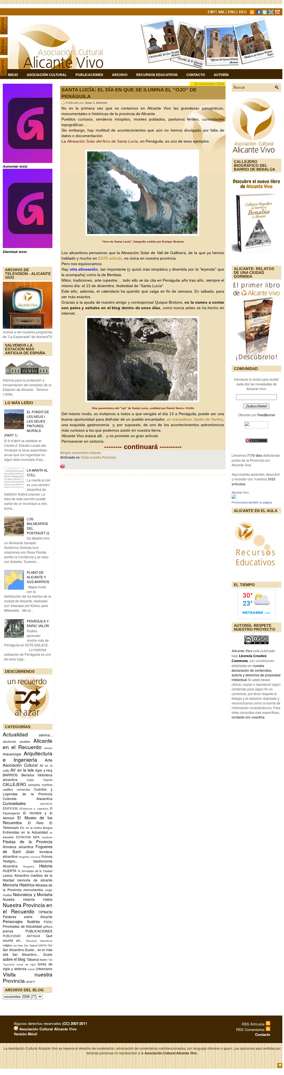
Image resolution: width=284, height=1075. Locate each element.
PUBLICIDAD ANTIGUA (21, 936)
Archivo (119, 74)
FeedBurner (266, 414)
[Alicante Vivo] (234, 497)
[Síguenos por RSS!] (252, 12)
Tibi (50, 960)
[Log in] (16, 1029)
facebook (47, 837)
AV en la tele (22, 770)
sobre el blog (14, 959)
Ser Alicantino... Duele (32, 954)
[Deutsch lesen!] (244, 12)
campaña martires (40, 785)
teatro (43, 959)
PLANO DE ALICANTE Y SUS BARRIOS (38, 577)
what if (30, 981)
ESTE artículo (110, 258)
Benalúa (28, 774)
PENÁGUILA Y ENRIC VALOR (38, 623)
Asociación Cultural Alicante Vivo (47, 1029)
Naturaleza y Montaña (32, 894)
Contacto (195, 74)
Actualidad (15, 734)
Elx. (22, 828)
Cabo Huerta (39, 780)
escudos (8, 837)
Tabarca (33, 959)
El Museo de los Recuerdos (27, 820)
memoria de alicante (34, 880)
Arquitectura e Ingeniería (27, 756)
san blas (18, 945)
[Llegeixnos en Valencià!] (222, 12)
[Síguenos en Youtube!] (278, 12)
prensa (8, 931)
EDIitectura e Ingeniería (33, 808)
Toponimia (8, 964)
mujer (48, 890)
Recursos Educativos (157, 74)
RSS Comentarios (251, 1029)
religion (7, 945)
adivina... (45, 735)
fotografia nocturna (29, 857)
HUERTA (9, 870)
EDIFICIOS (10, 808)
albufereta (9, 741)
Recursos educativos (39, 941)
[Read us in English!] (233, 12)
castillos (8, 789)
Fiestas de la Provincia (27, 841)
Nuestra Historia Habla (27, 899)
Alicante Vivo (240, 492)
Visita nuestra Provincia (27, 977)
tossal (31, 969)
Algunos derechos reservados (50, 1023)
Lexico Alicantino (16, 875)
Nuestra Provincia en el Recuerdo (27, 908)
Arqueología (12, 754)
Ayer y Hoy (43, 770)
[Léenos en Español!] (212, 12)
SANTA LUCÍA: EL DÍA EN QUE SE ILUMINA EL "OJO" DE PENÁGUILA (129, 93)
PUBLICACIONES (38, 931)
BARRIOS (10, 774)
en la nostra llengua (39, 828)
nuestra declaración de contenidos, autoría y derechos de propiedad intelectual (256, 672)
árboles (48, 748)
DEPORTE (46, 804)
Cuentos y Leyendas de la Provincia (27, 791)
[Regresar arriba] (279, 1066)
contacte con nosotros (248, 717)
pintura (47, 926)
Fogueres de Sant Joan (27, 848)
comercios (23, 789)
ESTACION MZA (28, 837)
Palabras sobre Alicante (27, 916)
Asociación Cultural (47, 74)
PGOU (48, 922)
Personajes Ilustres (21, 921)
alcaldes (25, 741)
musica (7, 895)
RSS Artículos (254, 1024)
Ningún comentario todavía (80, 452)
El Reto (36, 822)
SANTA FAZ (45, 945)
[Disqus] (143, 551)
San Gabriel (30, 945)
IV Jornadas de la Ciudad (35, 871)
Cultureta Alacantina (27, 798)
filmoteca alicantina (18, 846)
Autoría (221, 74)
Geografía (28, 866)
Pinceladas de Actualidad (22, 926)
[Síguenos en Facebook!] (259, 12)
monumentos (33, 889)
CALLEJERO (14, 784)
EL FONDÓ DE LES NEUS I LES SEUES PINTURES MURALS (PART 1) (26, 423)
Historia (45, 866)
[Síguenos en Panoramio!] (271, 12)
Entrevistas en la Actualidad (25, 832)
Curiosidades (14, 803)
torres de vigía (26, 964)
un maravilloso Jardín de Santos (195, 419)
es (51, 832)
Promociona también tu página (252, 502)
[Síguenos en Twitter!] (265, 12)
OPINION (45, 912)
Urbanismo (44, 968)
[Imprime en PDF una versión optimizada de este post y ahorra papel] (62, 467)
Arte (48, 760)
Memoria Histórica (18, 885)
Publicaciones (89, 74)
